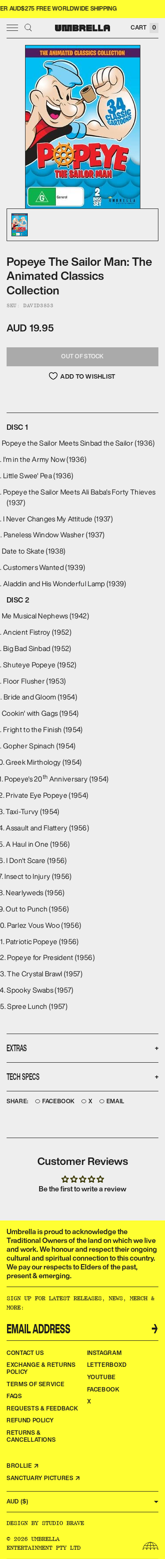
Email (115, 1101)
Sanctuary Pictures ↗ (44, 1478)
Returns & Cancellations (31, 1436)
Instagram (104, 1353)
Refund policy (30, 1420)
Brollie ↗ (23, 1466)
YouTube (101, 1377)
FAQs (14, 1396)
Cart (143, 27)
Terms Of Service (35, 1384)
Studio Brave (63, 1522)
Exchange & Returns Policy (41, 1368)
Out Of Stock (82, 356)
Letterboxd (107, 1365)
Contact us (25, 1353)
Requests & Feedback (42, 1408)
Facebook (58, 1101)
